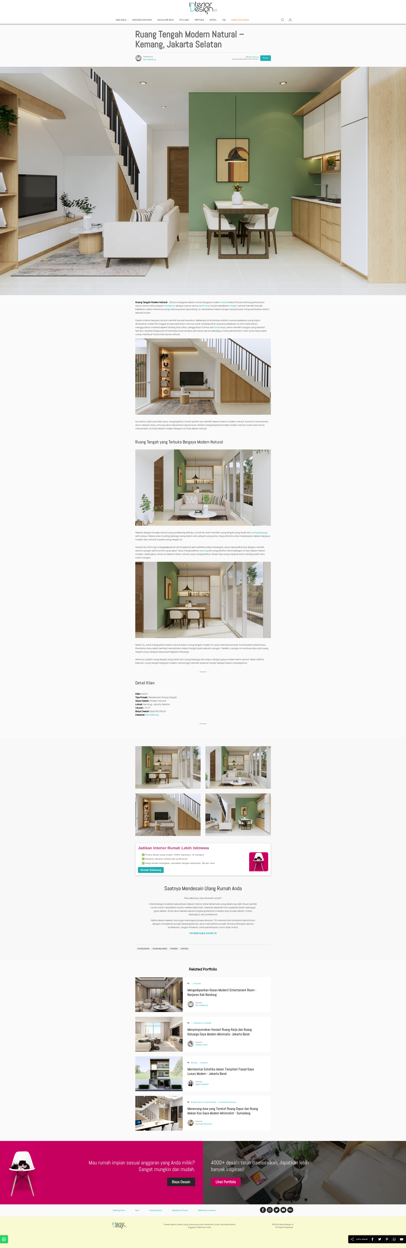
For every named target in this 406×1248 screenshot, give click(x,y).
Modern (197, 984)
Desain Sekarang (151, 870)
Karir (137, 1210)
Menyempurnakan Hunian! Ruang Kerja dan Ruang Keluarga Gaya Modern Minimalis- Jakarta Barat (219, 1031)
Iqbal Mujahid (201, 1084)
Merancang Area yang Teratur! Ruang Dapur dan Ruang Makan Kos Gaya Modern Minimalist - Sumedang (222, 1111)
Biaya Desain (181, 1181)
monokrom (169, 306)
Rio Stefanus (149, 60)
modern (233, 306)
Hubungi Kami (155, 1210)
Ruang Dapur (197, 1102)
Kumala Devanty (203, 1124)
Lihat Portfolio (226, 1181)
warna (203, 551)
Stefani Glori (201, 1045)
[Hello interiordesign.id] (4, 1239)
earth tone (204, 306)
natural (224, 302)
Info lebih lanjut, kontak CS (203, 933)
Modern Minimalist (227, 1102)
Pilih (265, 58)
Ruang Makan (210, 1102)
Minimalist (198, 1023)
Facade (194, 1063)
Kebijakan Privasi (180, 1210)
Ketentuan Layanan (207, 1210)
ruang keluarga (260, 532)
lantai (217, 327)
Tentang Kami (119, 1210)
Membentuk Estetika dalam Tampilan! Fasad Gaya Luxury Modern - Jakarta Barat (220, 1071)
